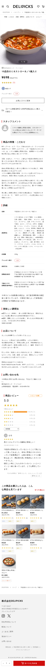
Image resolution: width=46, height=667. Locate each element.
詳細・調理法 (20, 17)
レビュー (39, 17)
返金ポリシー (7, 636)
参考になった (36, 476)
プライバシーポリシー (23, 650)
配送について (7, 627)
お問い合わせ (7, 641)
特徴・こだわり (9, 17)
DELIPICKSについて (9, 622)
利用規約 (36, 647)
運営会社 (8, 647)
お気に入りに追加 (23, 101)
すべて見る (39, 490)
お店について (30, 17)
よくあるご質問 (7, 631)
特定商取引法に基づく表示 (22, 647)
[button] (2, 6)
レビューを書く (35, 395)
